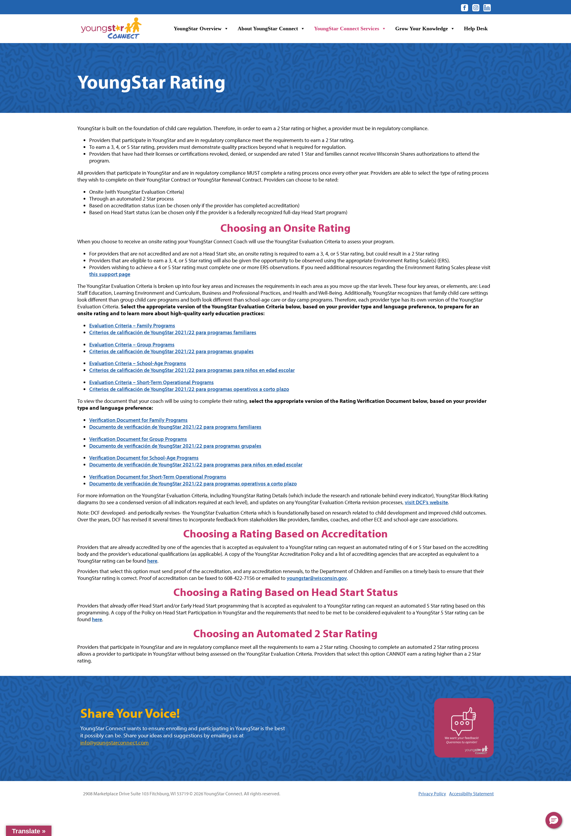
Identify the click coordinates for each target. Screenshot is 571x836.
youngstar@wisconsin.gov (317, 578)
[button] (553, 820)
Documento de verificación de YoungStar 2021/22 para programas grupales (175, 445)
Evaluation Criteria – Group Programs (132, 344)
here (152, 560)
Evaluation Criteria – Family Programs (132, 325)
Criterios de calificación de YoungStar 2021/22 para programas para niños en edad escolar (192, 370)
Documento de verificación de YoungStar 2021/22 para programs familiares (175, 426)
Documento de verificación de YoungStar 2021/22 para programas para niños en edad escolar (195, 464)
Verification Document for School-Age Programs (144, 457)
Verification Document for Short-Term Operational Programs (157, 476)
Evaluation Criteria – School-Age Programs (137, 363)
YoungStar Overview (198, 28)
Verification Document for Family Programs (138, 420)
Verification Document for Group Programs (138, 439)
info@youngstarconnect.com (114, 742)
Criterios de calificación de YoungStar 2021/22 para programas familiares (172, 332)
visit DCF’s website (426, 502)
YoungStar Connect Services (346, 28)
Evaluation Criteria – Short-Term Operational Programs (151, 382)
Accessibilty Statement (471, 793)
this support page (109, 274)
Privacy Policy (432, 793)
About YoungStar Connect (268, 28)
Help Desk (476, 28)
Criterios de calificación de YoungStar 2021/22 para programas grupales (171, 351)
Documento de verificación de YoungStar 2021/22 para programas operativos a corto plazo (193, 483)
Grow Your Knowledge (421, 28)
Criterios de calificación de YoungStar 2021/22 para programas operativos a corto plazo (189, 389)
